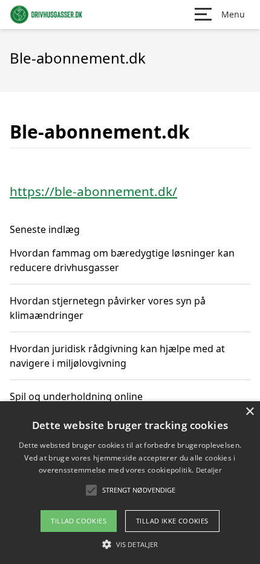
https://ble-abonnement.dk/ (93, 191)
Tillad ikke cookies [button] (172, 520)
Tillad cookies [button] (78, 520)
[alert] (130, 482)
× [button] (249, 411)
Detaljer (208, 469)
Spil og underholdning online (76, 396)
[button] (130, 544)
